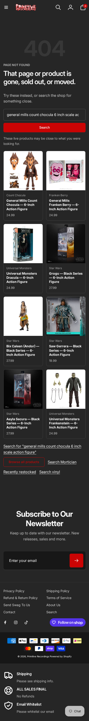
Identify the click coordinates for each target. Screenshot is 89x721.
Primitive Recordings (38, 656)
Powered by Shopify (61, 656)
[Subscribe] (76, 560)
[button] (6, 7)
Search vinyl (49, 472)
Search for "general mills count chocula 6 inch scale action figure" (42, 449)
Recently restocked (19, 472)
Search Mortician (62, 462)
